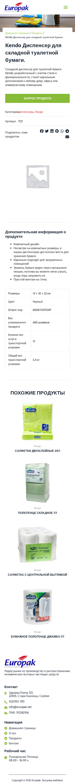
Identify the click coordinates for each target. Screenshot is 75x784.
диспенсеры (26, 112)
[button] (65, 7)
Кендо (39, 112)
